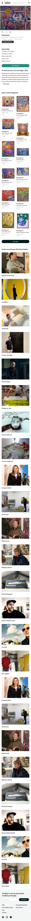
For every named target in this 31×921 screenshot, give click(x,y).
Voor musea (19, 907)
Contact (4, 912)
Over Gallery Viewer (7, 907)
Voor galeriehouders (21, 905)
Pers (3, 910)
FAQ (3, 905)
